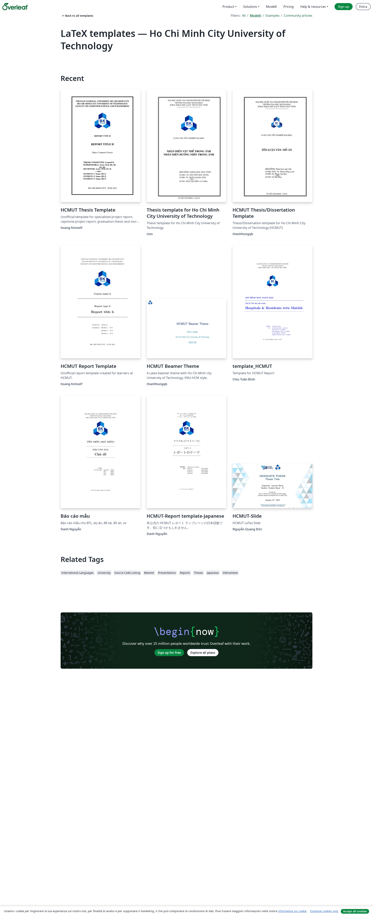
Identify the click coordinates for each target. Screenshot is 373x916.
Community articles (298, 15)
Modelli (255, 15)
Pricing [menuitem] (288, 6)
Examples (273, 15)
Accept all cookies (355, 911)
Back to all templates (77, 15)
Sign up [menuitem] (343, 6)
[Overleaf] (15, 6)
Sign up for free (169, 652)
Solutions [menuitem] (250, 6)
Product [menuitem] (228, 6)
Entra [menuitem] (363, 6)
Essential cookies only (324, 911)
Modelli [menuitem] (271, 6)
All (244, 15)
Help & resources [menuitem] (313, 6)
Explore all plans (202, 652)
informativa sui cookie (292, 911)
